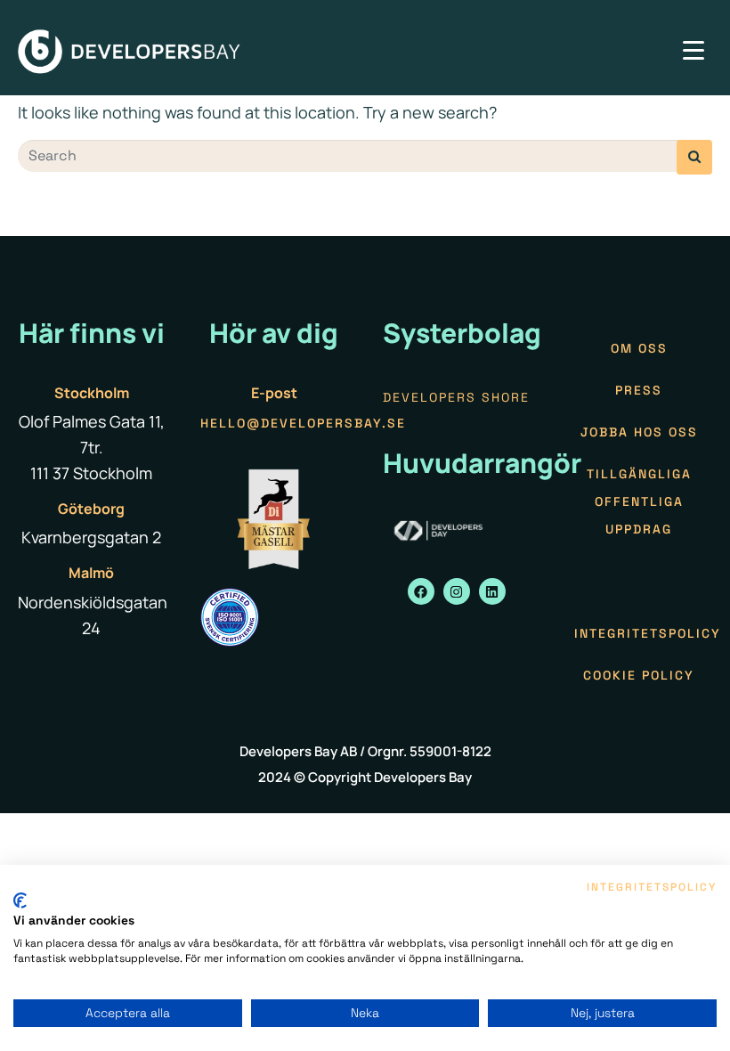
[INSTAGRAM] (456, 591)
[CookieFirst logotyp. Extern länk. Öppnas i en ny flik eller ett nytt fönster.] (20, 900)
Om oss (639, 348)
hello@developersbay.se (303, 423)
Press (638, 390)
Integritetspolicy (647, 633)
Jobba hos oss (639, 432)
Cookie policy (638, 675)
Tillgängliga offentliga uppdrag (639, 501)
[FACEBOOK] (421, 591)
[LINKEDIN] (492, 591)
